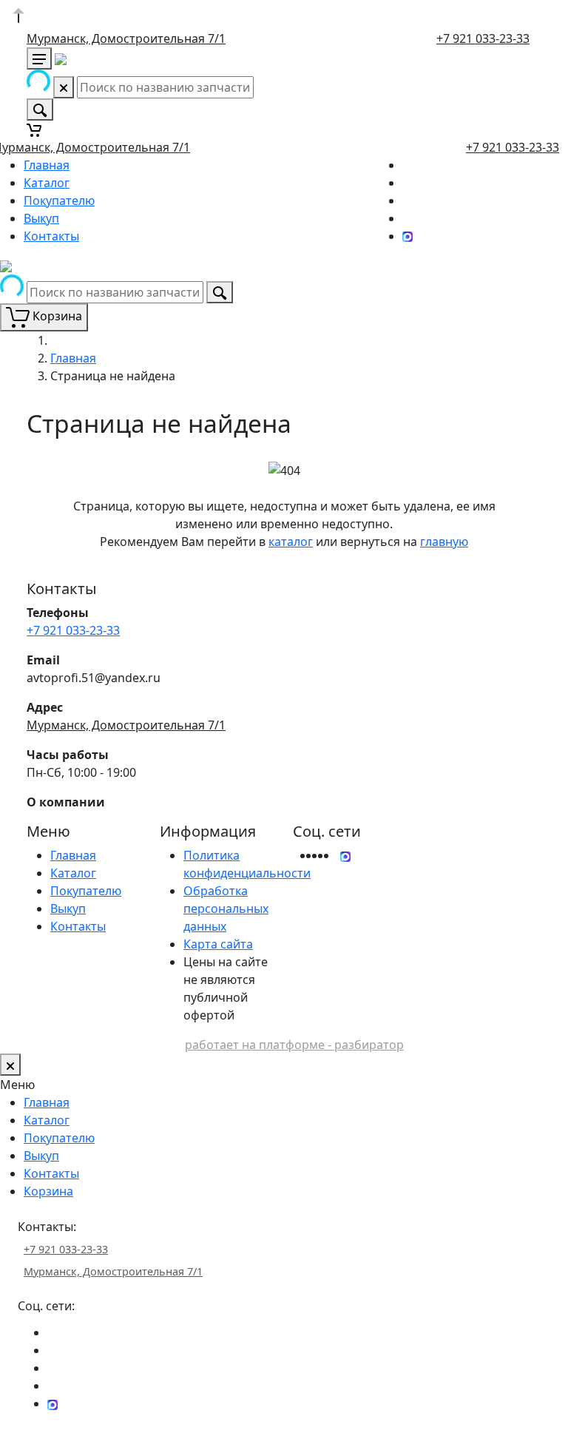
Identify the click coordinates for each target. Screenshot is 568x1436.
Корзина (48, 1191)
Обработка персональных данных (225, 908)
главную (444, 541)
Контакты (51, 236)
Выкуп (41, 218)
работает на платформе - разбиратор (294, 1044)
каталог (290, 541)
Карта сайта (218, 944)
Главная (47, 165)
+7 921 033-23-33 (483, 38)
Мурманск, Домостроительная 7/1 (126, 38)
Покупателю (59, 200)
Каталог (47, 183)
